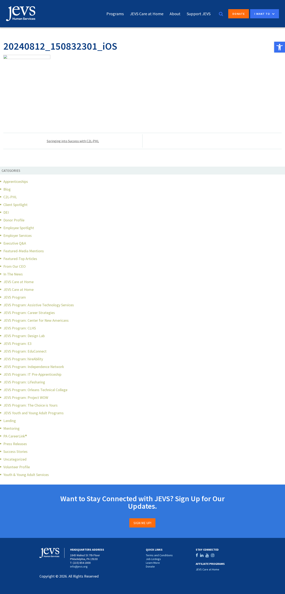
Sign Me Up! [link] (142, 523)
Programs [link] (115, 13)
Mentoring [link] (11, 428)
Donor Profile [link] (13, 220)
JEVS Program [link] (14, 297)
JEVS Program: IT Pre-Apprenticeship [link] (32, 374)
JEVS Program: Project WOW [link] (25, 397)
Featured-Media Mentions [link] (23, 251)
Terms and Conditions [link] (159, 555)
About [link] (175, 13)
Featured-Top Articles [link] (20, 258)
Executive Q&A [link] (14, 243)
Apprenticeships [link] (15, 181)
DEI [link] (6, 212)
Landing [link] (9, 420)
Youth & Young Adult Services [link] (26, 474)
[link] (279, 47)
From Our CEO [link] (14, 266)
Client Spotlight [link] (15, 204)
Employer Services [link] (17, 235)
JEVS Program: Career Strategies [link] (29, 312)
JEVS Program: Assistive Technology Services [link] (38, 305)
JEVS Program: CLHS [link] (19, 328)
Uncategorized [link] (14, 459)
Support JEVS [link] (199, 13)
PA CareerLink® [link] (15, 436)
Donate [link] (238, 14)
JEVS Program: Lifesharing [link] (24, 382)
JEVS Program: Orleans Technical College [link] (35, 389)
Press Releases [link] (15, 443)
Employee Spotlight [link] (18, 227)
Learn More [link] (153, 563)
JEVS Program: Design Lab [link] (24, 335)
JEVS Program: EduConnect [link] (25, 351)
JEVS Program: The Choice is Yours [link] (30, 405)
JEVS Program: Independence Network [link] (33, 366)
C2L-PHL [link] (10, 197)
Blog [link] (7, 189)
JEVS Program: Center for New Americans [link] (36, 320)
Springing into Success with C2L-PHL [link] (73, 141)
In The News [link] (13, 274)
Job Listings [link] (153, 559)
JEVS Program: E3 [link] (17, 343)
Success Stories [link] (15, 451)
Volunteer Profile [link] (16, 467)
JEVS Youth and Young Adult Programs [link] (33, 413)
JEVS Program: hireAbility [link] (23, 359)
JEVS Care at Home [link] (146, 13)
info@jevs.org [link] (79, 566)
